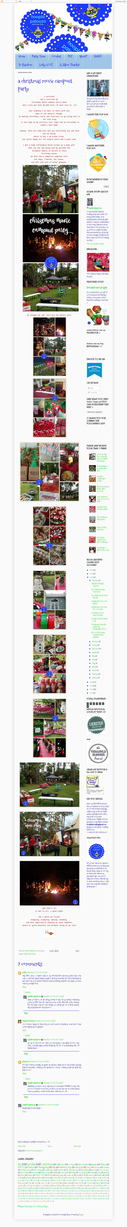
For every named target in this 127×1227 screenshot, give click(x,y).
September (95, 648)
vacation (31, 1201)
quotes (97, 1178)
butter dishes (53, 1188)
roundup (106, 1167)
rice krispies (83, 1172)
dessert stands (91, 1193)
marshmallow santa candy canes (103, 548)
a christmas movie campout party (97, 614)
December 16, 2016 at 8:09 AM (53, 1039)
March (94, 670)
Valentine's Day (65, 1167)
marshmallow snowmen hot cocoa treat (99, 608)
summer (97, 1167)
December (95, 580)
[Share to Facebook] (56, 951)
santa (105, 1188)
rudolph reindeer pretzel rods (99, 619)
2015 (91, 682)
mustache (20, 1199)
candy (89, 1167)
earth (103, 1193)
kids (54, 1167)
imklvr (24, 972)
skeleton (99, 1175)
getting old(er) (75, 1196)
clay (78, 1193)
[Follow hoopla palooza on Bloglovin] (95, 412)
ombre (27, 1199)
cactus (45, 1193)
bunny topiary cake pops (102, 528)
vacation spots (39, 1201)
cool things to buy (31, 1185)
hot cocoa (78, 1180)
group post (84, 1196)
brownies (35, 1172)
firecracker (41, 1196)
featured (27, 1196)
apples (34, 1188)
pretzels (106, 1172)
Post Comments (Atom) (34, 1150)
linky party (60, 1175)
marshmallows (50, 1170)
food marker (56, 1196)
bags (99, 1191)
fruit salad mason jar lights (97, 287)
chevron (73, 1193)
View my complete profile (95, 243)
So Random (25, 65)
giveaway (29, 1177)
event (21, 1196)
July (93, 656)
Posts (91, 388)
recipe (20, 1180)
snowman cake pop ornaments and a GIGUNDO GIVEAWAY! (102, 457)
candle (36, 1183)
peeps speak (34, 1199)
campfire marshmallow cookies (101, 478)
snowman (85, 1199)
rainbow (104, 1178)
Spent (105, 1180)
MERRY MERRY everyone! (97, 584)
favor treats (83, 1164)
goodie (94, 1170)
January (95, 677)
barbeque (105, 1191)
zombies (45, 1191)
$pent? (83, 56)
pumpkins (85, 1170)
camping (20, 1185)
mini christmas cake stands (102, 518)
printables (73, 1199)
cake (50, 1193)
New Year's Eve (58, 1180)
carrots (55, 1193)
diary (98, 1193)
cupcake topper (55, 1183)
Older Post (77, 1146)
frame (55, 1185)
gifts (61, 1185)
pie (78, 1175)
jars (99, 1172)
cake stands (62, 1188)
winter (35, 1180)
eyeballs (69, 1183)
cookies (71, 1164)
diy (19, 1164)
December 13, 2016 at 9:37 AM (37, 972)
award (90, 1191)
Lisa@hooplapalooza (30, 951)
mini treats (64, 1172)
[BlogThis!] (52, 951)
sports (99, 1180)
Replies (27, 992)
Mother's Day (25, 1170)
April (94, 667)
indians (85, 1185)
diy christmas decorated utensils (99, 596)
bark (40, 1188)
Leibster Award (67, 1191)
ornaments (90, 1183)
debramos (25, 1061)
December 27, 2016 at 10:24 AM (48, 1104)
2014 (91, 685)
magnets (90, 1188)
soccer (92, 1199)
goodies (31, 1164)
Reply (24, 987)
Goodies (56, 56)
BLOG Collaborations (26, 1167)
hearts (91, 1196)
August (94, 652)
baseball (20, 1193)
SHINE (98, 56)
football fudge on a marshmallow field (102, 468)
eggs (63, 1183)
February (95, 674)
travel (19, 1201)
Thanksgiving (43, 1167)
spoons (27, 1191)
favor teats (42, 1185)
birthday (69, 1178)
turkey (30, 1175)
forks (76, 1188)
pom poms (52, 1199)
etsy (108, 1193)
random (60, 1170)
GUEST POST (40, 1175)
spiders (20, 1191)
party (34, 954)
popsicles (66, 1199)
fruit (83, 1175)
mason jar (70, 1175)
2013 (91, 689)
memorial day (94, 1185)
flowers (50, 1175)
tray (39, 1191)
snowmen (27, 1180)
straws (33, 1191)
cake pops (79, 1167)
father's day (45, 1172)
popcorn (59, 1199)
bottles (30, 1183)
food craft (48, 1196)
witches (42, 1180)
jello (101, 1196)
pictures (47, 1177)
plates (102, 1185)
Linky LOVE (46, 65)
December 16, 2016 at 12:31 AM (45, 1021)
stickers (98, 1199)
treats (92, 1172)
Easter (103, 1164)
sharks (105, 1183)
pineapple (45, 1199)
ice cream (77, 1185)
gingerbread (68, 1185)
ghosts (91, 1178)
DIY (70, 56)
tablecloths (104, 1199)
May (94, 663)
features (33, 1196)
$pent (49, 1180)
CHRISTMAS (27, 954)
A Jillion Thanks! (69, 65)
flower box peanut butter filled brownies (103, 488)
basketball (26, 1193)
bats (45, 1188)
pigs (40, 1199)
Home (22, 56)
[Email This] (51, 951)
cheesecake (66, 1193)
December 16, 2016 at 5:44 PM (53, 1083)
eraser (71, 1188)
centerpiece (69, 1180)
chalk (60, 1193)
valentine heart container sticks (102, 508)
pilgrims (98, 1183)
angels (85, 1191)
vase (46, 1201)
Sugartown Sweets (28, 1021)
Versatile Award (78, 1191)
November (95, 641)
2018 (91, 570)
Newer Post (21, 1146)
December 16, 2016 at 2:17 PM (39, 1061)
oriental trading (89, 1180)
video (50, 1201)
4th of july (37, 1170)
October (95, 645)
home (96, 1196)
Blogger (81, 1214)
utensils (25, 1201)
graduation (38, 1177)
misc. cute (98, 1188)
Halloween (60, 1164)
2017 (91, 573)
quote (79, 1199)
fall (106, 1175)
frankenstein (65, 1196)
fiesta (49, 1185)
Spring (62, 1178)
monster (55, 1178)
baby (95, 1191)
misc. (106, 1196)
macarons (91, 1175)
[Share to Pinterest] (58, 951)
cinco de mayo (104, 1170)
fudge (73, 1172)
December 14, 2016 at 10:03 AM (53, 996)
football (20, 1177)
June (93, 659)
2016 (91, 577)
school (23, 1175)
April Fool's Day (25, 1188)
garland (83, 1188)
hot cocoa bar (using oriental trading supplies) (98, 634)
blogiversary (21, 1183)
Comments (93, 392)
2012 (91, 693)
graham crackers (79, 1183)
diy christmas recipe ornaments (98, 590)
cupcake (77, 1178)
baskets (33, 1193)
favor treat (24, 1172)
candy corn (44, 1183)
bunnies (39, 1193)
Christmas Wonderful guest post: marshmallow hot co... (99, 626)
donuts (85, 1178)
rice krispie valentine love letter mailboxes (102, 539)
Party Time (38, 56)
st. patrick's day (72, 1170)
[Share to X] (54, 951)
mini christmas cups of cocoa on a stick (103, 499)
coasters (83, 1193)
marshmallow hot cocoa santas (99, 602)
